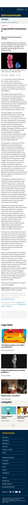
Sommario (5, 443)
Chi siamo (5, 437)
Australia (4, 38)
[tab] (12, 425)
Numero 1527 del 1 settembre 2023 (9, 22)
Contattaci (5, 440)
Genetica (4, 25)
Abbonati (9, 306)
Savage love (6, 481)
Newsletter (5, 473)
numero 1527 (20, 302)
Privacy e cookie (7, 449)
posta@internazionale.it (8, 299)
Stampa (13, 75)
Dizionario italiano (8, 457)
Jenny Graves (5, 37)
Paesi (4, 467)
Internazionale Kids (8, 487)
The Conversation (15, 37)
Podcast (4, 478)
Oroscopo (5, 460)
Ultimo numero (7, 484)
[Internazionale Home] (9, 433)
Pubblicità (5, 463)
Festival (4, 446)
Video (4, 453)
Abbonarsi (20, 9)
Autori (4, 470)
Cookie (7, 502)
